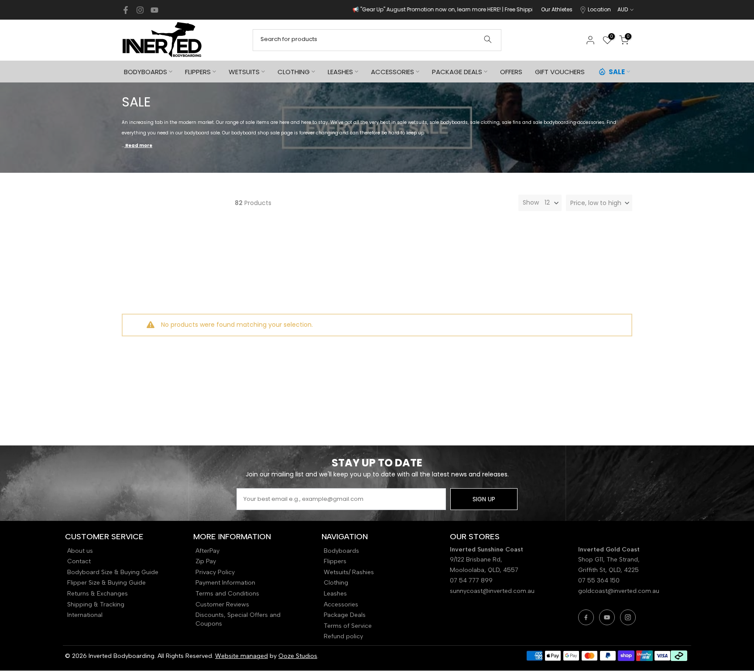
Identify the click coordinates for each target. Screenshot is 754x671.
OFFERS (511, 71)
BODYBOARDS (145, 71)
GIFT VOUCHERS (560, 71)
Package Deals (345, 615)
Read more (138, 145)
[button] (599, 203)
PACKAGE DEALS (457, 71)
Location (599, 9)
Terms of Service (348, 626)
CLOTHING (294, 71)
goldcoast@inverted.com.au (618, 591)
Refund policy (343, 636)
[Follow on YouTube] (154, 10)
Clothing (336, 582)
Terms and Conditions (227, 593)
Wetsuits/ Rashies (349, 572)
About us (80, 551)
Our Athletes (556, 9)
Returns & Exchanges (97, 593)
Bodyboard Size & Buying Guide (112, 572)
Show (531, 202)
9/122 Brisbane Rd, (477, 559)
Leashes (335, 593)
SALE (617, 71)
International (85, 615)
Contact (79, 561)
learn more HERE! (431, 9)
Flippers (335, 561)
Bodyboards (341, 551)
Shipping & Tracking (95, 604)
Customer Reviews (222, 604)
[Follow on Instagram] (140, 10)
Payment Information (225, 582)
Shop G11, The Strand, (609, 559)
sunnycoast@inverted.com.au (492, 591)
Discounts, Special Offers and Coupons (238, 619)
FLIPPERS (198, 71)
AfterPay (207, 551)
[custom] (586, 617)
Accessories (341, 604)
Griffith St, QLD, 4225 (608, 570)
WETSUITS (244, 71)
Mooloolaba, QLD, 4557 (484, 570)
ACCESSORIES (392, 71)
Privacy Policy (215, 572)
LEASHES (340, 71)
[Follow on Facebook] (126, 10)
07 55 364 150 (599, 580)
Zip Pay (205, 561)
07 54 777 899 (471, 580)
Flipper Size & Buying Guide (106, 582)
